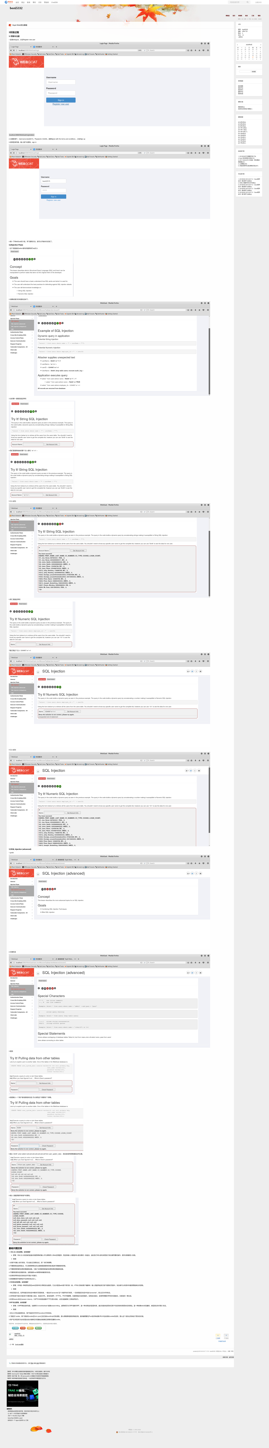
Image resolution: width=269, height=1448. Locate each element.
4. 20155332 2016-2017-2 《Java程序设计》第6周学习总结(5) (249, 189)
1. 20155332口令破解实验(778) (247, 156)
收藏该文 (30, 1328)
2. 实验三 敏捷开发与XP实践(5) (247, 183)
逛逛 (37, 1363)
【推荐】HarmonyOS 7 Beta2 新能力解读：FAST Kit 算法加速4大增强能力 (28, 1374)
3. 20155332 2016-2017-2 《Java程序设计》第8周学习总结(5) (249, 185)
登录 (32, 1363)
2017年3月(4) (242, 141)
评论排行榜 (241, 174)
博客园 (227, 16)
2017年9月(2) (242, 133)
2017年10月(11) (242, 131)
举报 (232, 1351)
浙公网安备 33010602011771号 (128, 1432)
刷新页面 (225, 1357)
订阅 (253, 16)
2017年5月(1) (242, 137)
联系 (246, 16)
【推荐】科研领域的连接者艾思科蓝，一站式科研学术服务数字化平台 (26, 1378)
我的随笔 (240, 86)
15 (243, 35)
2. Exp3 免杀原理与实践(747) (246, 158)
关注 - (21, 1335)
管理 (259, 16)
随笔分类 (240, 102)
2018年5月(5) (242, 122)
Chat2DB (54, 2)
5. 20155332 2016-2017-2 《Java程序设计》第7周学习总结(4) (249, 193)
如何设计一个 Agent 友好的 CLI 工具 (18, 1420)
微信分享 (38, 1328)
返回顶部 (231, 1357)
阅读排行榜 (241, 151)
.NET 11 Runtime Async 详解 (16, 1416)
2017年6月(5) (242, 135)
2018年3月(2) (242, 126)
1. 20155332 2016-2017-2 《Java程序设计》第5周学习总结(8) (249, 180)
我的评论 (240, 88)
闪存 (40, 2)
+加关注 (11, 1339)
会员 (17, 2)
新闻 (28, 2)
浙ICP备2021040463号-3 (145, 1432)
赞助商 (46, 2)
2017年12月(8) (242, 128)
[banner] (8, 2)
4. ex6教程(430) (242, 164)
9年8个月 (244, 31)
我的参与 (240, 90)
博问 (34, 2)
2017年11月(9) (242, 130)
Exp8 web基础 (19, 1344)
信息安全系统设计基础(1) (245, 109)
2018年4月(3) (242, 124)
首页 (234, 16)
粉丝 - (17, 1335)
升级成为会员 (222, 1341)
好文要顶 (15, 1328)
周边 (22, 2)
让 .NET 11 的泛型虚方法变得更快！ (18, 1413)
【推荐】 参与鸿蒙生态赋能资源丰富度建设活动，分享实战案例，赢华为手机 (28, 1371)
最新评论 (240, 92)
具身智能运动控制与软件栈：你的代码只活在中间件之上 (23, 1411)
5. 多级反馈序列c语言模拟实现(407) (248, 166)
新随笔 (240, 16)
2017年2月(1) (242, 143)
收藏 (229, 1351)
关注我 (23, 1328)
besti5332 (16, 8)
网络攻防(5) (241, 107)
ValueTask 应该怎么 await (15, 1418)
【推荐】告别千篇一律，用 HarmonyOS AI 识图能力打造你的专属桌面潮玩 (28, 1376)
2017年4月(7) (242, 139)
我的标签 (240, 93)
